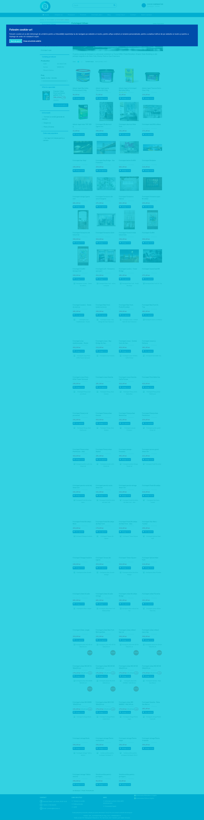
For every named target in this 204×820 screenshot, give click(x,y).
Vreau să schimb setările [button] (32, 41)
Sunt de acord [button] (16, 41)
